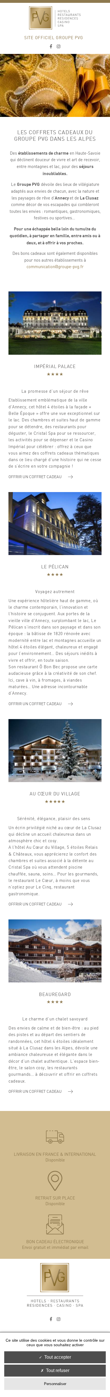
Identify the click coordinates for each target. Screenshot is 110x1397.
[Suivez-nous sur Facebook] (51, 46)
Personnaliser (55, 1384)
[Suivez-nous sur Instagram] (58, 46)
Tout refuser (57, 1370)
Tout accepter (57, 1357)
